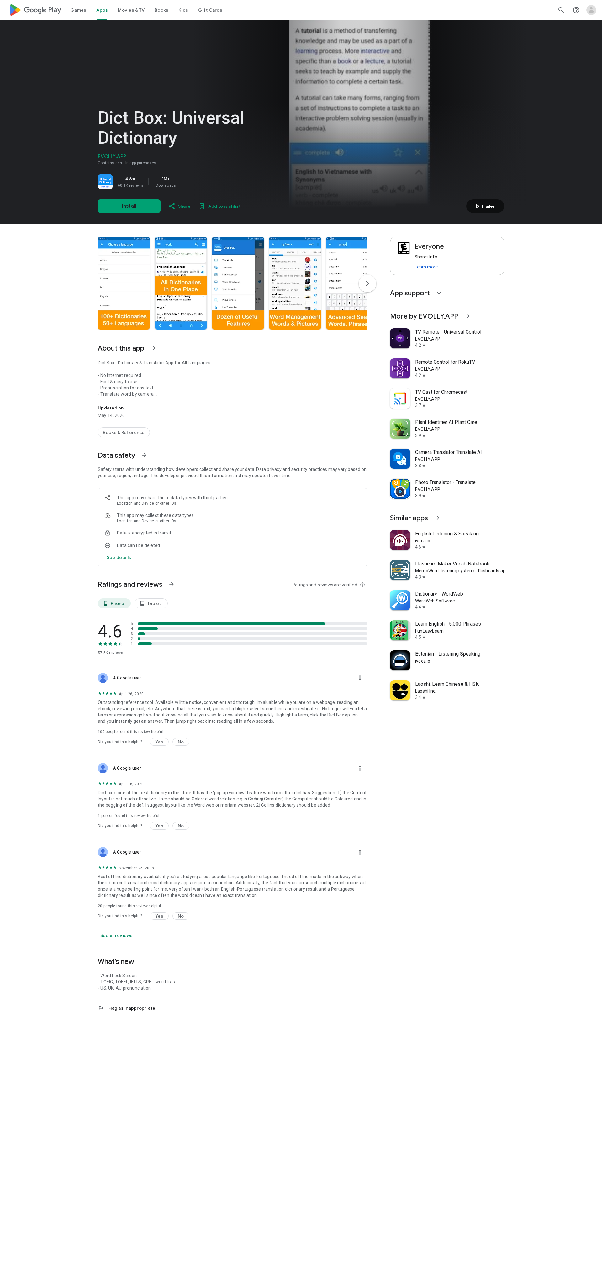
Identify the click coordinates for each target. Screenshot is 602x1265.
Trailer (484, 206)
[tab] (78, 10)
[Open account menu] (591, 10)
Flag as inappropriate (126, 1008)
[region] (185, 181)
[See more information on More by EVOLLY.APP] (467, 316)
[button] (124, 283)
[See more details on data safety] (119, 557)
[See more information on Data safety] (144, 455)
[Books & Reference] (124, 432)
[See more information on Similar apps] (437, 517)
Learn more (426, 266)
